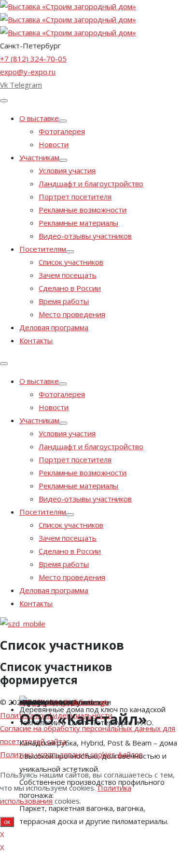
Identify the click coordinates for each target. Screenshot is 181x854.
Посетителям (42, 249)
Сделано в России (70, 288)
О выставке (39, 118)
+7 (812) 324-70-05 (33, 58)
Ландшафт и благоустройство (91, 183)
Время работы (64, 301)
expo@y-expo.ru (28, 71)
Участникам (39, 157)
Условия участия (67, 170)
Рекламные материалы (78, 223)
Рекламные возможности (82, 209)
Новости (54, 144)
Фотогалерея (62, 131)
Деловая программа (53, 327)
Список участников (71, 262)
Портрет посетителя (75, 196)
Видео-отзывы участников (85, 236)
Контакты (36, 340)
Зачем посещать (68, 275)
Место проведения (72, 314)
